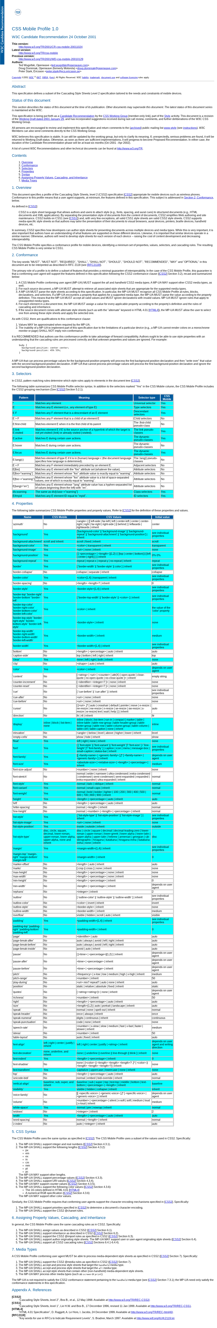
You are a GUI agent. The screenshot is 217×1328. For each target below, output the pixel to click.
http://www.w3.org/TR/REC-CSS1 (171, 1306)
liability (85, 77)
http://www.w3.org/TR (130, 148)
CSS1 (73, 218)
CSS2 (128, 194)
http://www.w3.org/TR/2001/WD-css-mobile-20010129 (51, 59)
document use (108, 77)
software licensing (129, 77)
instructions (190, 127)
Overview (27, 162)
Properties (28, 171)
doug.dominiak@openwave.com (96, 68)
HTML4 (153, 310)
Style (167, 116)
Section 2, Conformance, (199, 197)
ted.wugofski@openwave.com (70, 65)
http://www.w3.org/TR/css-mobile (38, 53)
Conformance (30, 165)
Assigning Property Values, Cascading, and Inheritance (54, 177)
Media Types (29, 180)
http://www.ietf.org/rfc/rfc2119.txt (155, 1318)
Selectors (27, 168)
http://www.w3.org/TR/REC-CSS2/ (129, 1299)
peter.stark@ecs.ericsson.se (63, 71)
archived (136, 127)
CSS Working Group (115, 116)
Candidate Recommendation (77, 116)
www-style (170, 127)
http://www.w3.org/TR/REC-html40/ (152, 1312)
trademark (95, 77)
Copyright (16, 77)
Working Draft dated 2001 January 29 (41, 119)
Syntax (26, 174)
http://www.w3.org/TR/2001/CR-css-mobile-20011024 (51, 46)
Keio (52, 77)
